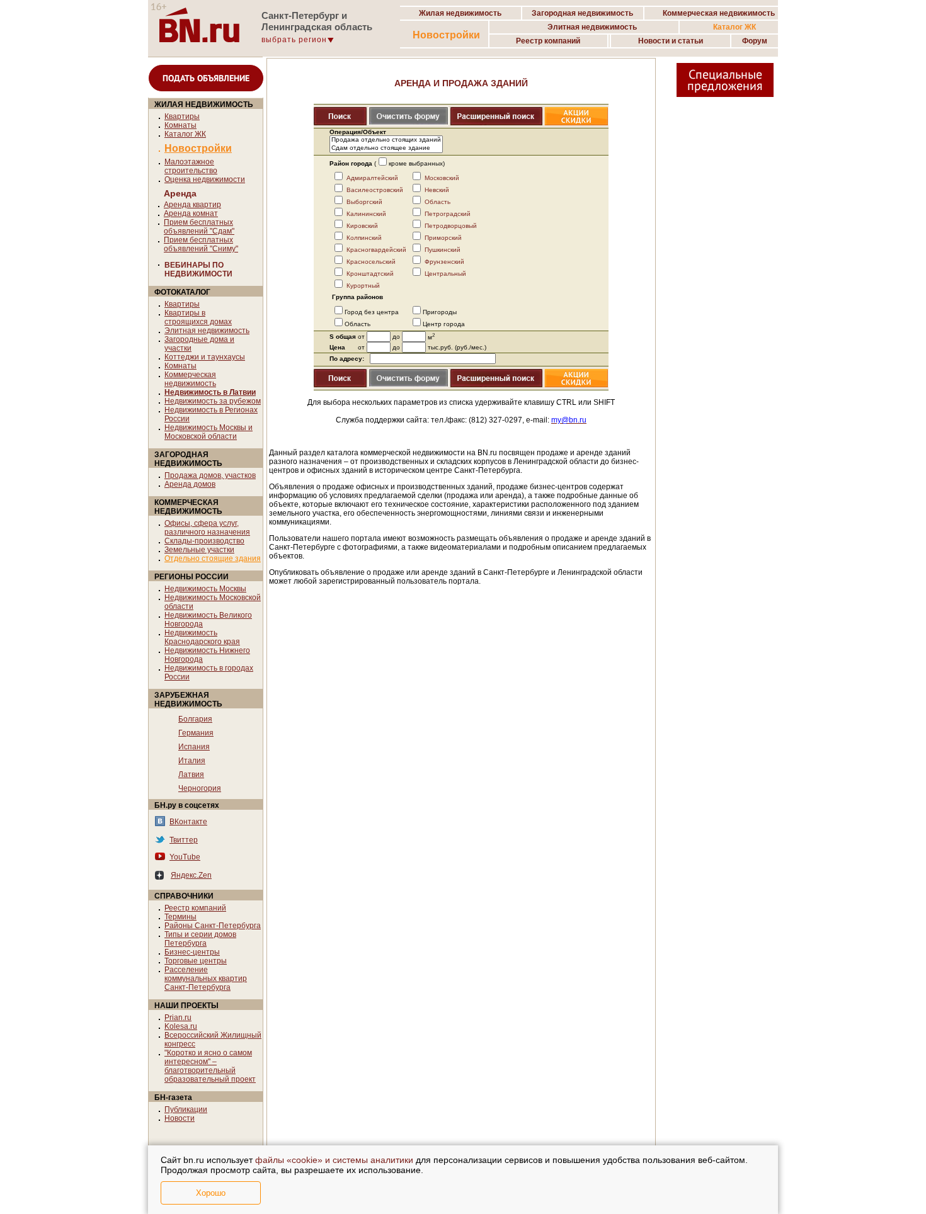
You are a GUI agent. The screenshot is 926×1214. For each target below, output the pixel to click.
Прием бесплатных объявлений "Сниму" (201, 244)
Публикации (185, 1109)
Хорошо (211, 1193)
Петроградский (448, 213)
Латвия (191, 774)
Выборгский (364, 201)
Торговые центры (195, 960)
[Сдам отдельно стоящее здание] (386, 148)
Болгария (195, 719)
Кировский (362, 225)
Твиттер (183, 840)
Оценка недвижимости (204, 179)
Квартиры (182, 116)
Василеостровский (374, 189)
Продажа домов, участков (210, 475)
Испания (194, 746)
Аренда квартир (192, 204)
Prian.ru (177, 1017)
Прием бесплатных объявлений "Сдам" (199, 226)
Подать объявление (206, 78)
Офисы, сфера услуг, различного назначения (207, 527)
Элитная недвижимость (206, 330)
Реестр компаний (195, 908)
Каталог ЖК (185, 134)
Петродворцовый (451, 225)
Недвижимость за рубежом (212, 401)
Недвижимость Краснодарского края (202, 637)
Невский (437, 189)
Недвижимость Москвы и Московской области (208, 432)
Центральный (445, 273)
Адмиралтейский (372, 177)
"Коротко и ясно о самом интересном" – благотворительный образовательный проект (210, 1066)
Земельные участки (199, 549)
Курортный (363, 285)
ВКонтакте (188, 821)
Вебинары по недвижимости (198, 269)
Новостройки (446, 35)
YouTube (184, 857)
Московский (442, 177)
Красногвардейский (376, 249)
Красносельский (371, 261)
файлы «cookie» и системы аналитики (334, 1160)
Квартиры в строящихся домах (198, 317)
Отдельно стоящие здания (212, 558)
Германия (196, 733)
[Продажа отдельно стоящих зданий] (386, 140)
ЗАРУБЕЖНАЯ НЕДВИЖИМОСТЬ (188, 699)
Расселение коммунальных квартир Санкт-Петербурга (205, 978)
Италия (191, 760)
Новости (179, 1118)
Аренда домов (189, 484)
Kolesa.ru (180, 1026)
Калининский (366, 213)
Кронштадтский (370, 273)
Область (437, 201)
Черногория (199, 788)
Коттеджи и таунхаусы (204, 357)
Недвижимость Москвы (205, 588)
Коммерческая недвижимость (190, 379)
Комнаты (180, 125)
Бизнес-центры (192, 952)
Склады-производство (204, 540)
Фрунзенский (444, 261)
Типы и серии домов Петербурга (200, 939)
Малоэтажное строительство (190, 166)
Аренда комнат (191, 213)
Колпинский (364, 237)
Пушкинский (442, 249)
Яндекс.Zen (191, 875)
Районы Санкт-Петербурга (212, 925)
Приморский (443, 237)
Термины (180, 916)
